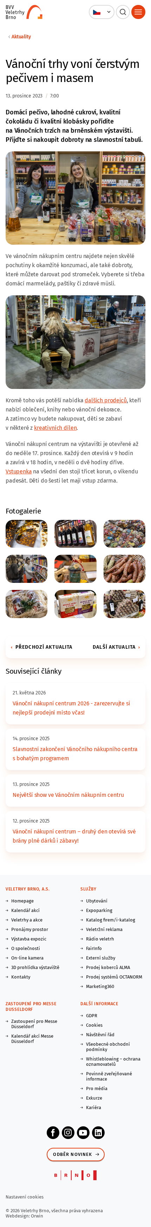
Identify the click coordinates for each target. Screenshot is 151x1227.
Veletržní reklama (104, 929)
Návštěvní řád (100, 1034)
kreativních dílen (55, 427)
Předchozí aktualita (43, 647)
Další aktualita (114, 647)
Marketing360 (100, 986)
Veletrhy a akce (26, 920)
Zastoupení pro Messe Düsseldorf (34, 1024)
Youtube (83, 1132)
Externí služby (100, 958)
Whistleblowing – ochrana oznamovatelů (113, 1061)
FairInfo (94, 948)
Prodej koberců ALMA (108, 967)
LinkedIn (98, 1132)
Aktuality (21, 37)
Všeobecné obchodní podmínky (108, 1047)
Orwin (37, 1216)
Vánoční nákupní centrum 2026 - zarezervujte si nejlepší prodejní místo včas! (71, 708)
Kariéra (93, 1107)
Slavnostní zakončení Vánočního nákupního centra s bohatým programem (75, 754)
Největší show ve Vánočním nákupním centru (68, 795)
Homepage (22, 901)
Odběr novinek (72, 1154)
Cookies (94, 1025)
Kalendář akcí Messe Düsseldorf (32, 1038)
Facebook (53, 1132)
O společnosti (25, 948)
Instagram (68, 1132)
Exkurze (94, 1098)
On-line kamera (27, 958)
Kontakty (20, 977)
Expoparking (99, 910)
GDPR (91, 1015)
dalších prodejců (105, 400)
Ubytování (96, 901)
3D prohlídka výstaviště (35, 967)
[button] (101, 12)
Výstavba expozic (28, 939)
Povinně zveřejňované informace (109, 1076)
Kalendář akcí (25, 910)
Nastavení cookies (25, 1197)
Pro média (96, 1088)
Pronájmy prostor (29, 929)
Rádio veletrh (100, 939)
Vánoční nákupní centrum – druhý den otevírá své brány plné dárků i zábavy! (74, 836)
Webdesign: (18, 1216)
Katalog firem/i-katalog (110, 920)
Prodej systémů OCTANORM (114, 977)
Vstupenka (19, 471)
